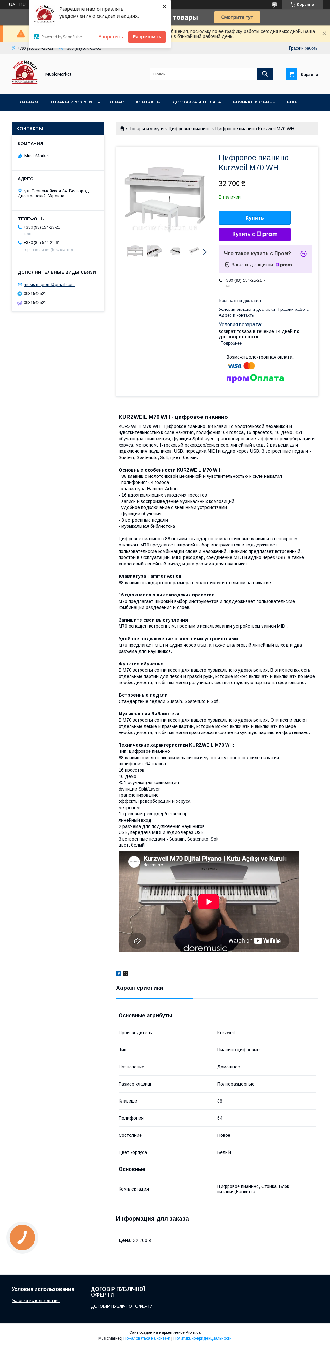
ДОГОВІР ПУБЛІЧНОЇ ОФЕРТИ (122, 1306)
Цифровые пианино (190, 128)
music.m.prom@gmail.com (49, 284)
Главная (27, 102)
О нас (117, 102)
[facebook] (118, 974)
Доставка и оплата (196, 102)
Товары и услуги (71, 102)
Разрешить (147, 36)
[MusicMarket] (25, 85)
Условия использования (36, 1300)
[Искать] (265, 74)
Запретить (111, 36)
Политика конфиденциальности (202, 1338)
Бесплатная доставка (240, 300)
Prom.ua (193, 1332)
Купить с (243, 234)
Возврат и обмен (254, 102)
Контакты (148, 102)
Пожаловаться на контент (146, 1338)
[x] (125, 974)
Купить (255, 218)
